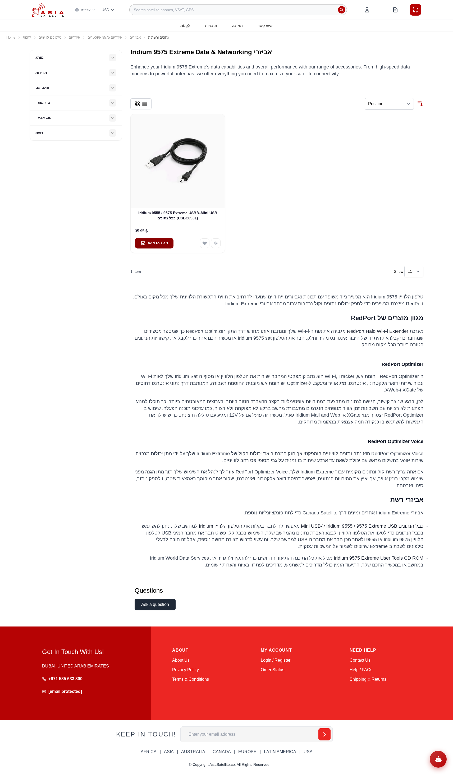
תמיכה (237, 26)
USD (105, 10)
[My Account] (367, 9)
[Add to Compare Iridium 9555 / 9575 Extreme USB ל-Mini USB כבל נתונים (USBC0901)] (216, 243)
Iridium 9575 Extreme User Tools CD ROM (378, 558)
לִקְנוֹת (185, 26)
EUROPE (247, 751)
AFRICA (149, 751)
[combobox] (238, 9)
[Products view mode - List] (144, 104)
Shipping (358, 679)
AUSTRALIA (193, 751)
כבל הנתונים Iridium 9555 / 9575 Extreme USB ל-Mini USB (362, 526)
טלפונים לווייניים (50, 37)
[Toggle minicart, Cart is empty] (415, 10)
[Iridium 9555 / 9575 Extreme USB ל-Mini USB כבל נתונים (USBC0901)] (178, 161)
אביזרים (135, 37)
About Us (181, 660)
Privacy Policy (185, 669)
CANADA (222, 751)
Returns (379, 679)
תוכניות (211, 26)
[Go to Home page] (48, 10)
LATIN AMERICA (280, 751)
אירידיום (74, 37)
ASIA (169, 751)
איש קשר (265, 26)
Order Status (272, 669)
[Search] (341, 9)
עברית (85, 10)
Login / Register (275, 660)
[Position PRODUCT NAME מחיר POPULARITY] (389, 104)
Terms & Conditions (190, 679)
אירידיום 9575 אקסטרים (105, 37)
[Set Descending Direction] (420, 104)
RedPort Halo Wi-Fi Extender (377, 331)
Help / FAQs (361, 669)
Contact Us (360, 660)
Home (10, 37)
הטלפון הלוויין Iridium (220, 526)
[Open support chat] (438, 759)
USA (308, 751)
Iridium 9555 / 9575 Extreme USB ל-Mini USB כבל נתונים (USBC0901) (177, 215)
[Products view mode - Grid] (137, 104)
